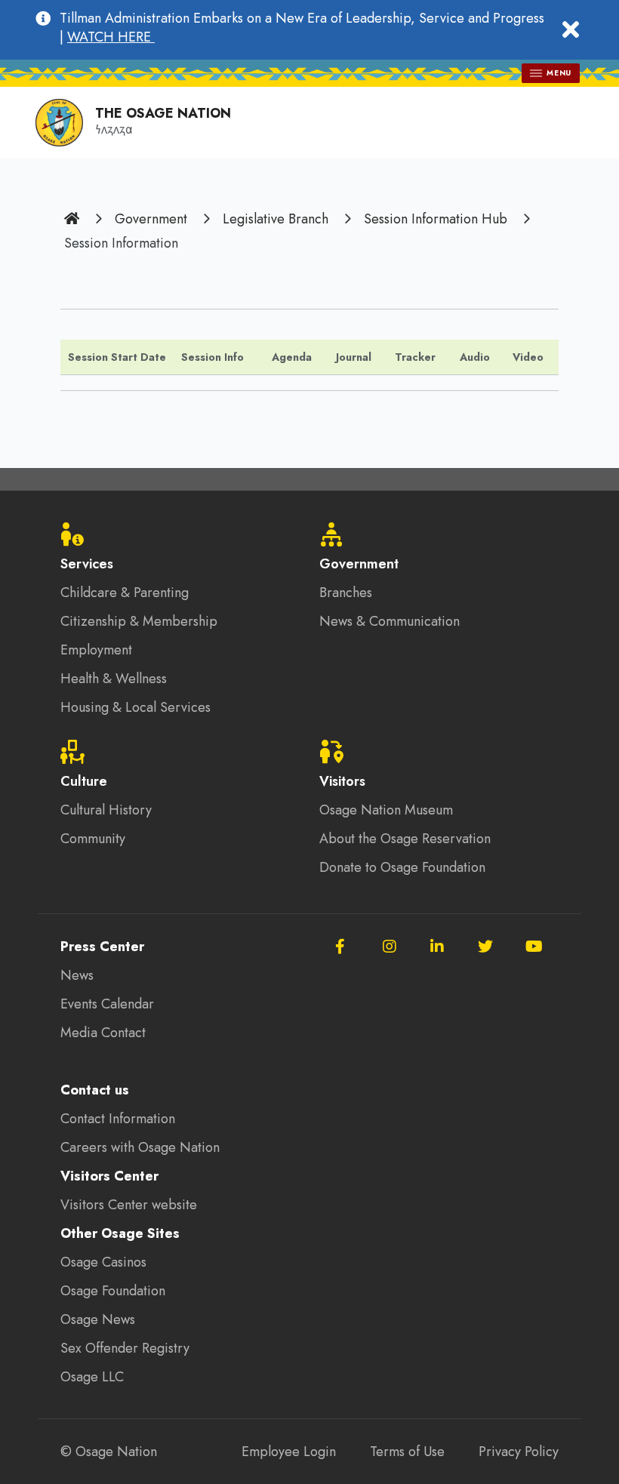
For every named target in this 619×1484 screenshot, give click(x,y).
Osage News (97, 1319)
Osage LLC (92, 1377)
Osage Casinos (103, 1262)
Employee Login (289, 1451)
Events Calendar (107, 1004)
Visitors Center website (128, 1205)
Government (151, 219)
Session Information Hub (435, 219)
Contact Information (117, 1118)
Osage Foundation (112, 1291)
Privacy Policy (519, 1451)
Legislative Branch (275, 219)
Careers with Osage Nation (140, 1147)
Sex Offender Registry (124, 1348)
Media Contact (103, 1032)
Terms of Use (407, 1451)
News (77, 975)
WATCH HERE (111, 37)
